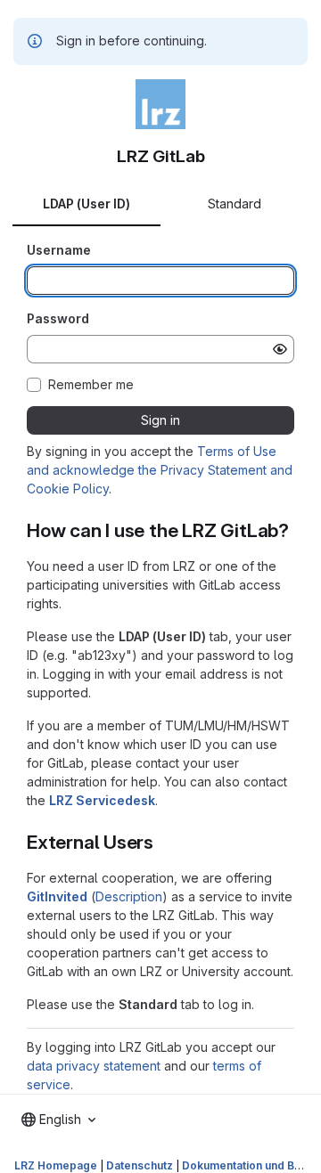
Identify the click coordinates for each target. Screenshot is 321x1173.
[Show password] (280, 349)
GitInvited (57, 896)
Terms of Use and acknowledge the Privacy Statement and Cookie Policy (159, 470)
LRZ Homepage (55, 1165)
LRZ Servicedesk (102, 800)
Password (58, 318)
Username (59, 249)
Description (128, 896)
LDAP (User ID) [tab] (86, 203)
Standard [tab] (234, 203)
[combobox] (58, 1119)
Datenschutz (139, 1165)
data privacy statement (93, 1065)
